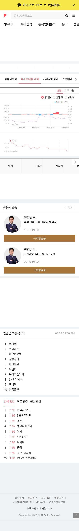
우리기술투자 (16, 374)
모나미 (12, 384)
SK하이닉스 (15, 379)
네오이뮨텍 (15, 353)
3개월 (59, 97)
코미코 (12, 343)
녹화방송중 (39, 238)
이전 (65, 207)
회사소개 (19, 498)
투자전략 (26, 24)
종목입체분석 (47, 24)
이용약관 (58, 498)
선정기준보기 (23, 333)
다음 (76, 79)
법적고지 (40, 501)
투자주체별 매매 (30, 79)
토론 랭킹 (22, 401)
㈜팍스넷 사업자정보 (38, 508)
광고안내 (45, 498)
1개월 (48, 97)
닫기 (73, 5)
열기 (76, 515)
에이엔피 (14, 364)
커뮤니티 (9, 24)
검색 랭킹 (9, 401)
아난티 (12, 369)
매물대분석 (10, 79)
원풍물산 (14, 389)
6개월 (71, 97)
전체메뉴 (75, 15)
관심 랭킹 (35, 401)
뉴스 (64, 24)
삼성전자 (14, 359)
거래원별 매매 (50, 79)
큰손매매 (67, 79)
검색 (66, 15)
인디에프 (14, 348)
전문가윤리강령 (57, 501)
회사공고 (32, 498)
